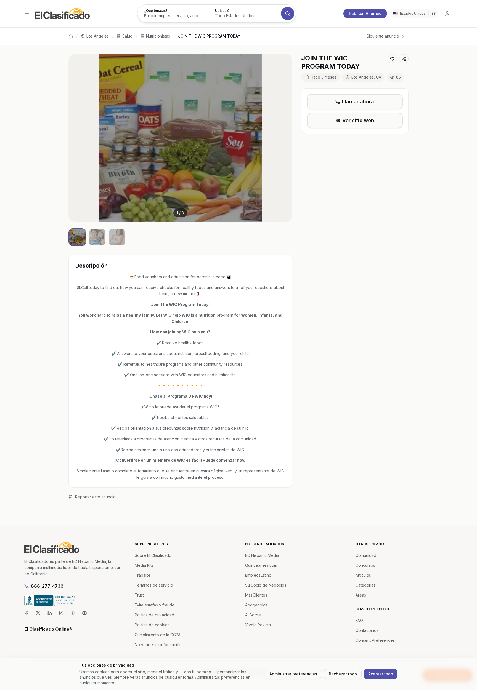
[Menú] (27, 13)
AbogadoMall (257, 605)
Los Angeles (97, 36)
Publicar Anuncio (365, 13)
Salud (127, 36)
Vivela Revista (258, 624)
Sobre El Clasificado (153, 555)
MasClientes (256, 595)
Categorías (365, 585)
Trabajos (143, 575)
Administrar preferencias (293, 674)
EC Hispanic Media (262, 555)
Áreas (361, 595)
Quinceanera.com (261, 565)
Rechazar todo (343, 674)
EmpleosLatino (258, 575)
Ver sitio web (358, 120)
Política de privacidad (154, 615)
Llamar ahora (358, 102)
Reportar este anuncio (95, 496)
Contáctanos (367, 630)
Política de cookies (152, 624)
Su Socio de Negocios (265, 585)
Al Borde (253, 615)
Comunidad (366, 555)
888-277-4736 (47, 586)
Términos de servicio (154, 585)
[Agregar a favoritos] (392, 58)
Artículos (363, 575)
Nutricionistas (158, 36)
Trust (139, 595)
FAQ (359, 620)
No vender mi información (158, 644)
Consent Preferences (375, 640)
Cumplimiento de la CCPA (158, 634)
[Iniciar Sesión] (447, 13)
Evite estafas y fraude (154, 605)
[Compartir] (404, 58)
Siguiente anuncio (383, 36)
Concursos (365, 565)
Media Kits (144, 565)
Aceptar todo (380, 674)
